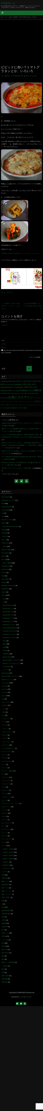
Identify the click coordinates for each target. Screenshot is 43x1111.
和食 (3, 900)
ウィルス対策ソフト (8, 747)
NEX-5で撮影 (7, 562)
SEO (3, 575)
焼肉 (3, 955)
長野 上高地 (5, 975)
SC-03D (4, 572)
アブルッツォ (6, 718)
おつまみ (4, 691)
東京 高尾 (5, 948)
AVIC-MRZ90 (6, 496)
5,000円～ (6, 861)
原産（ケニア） (7, 893)
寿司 (3, 916)
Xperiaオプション (7, 679)
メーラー (5, 669)
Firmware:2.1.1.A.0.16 (10, 633)
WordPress (5, 588)
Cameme (7, 76)
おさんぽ (4, 688)
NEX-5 (4, 558)
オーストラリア (7, 750)
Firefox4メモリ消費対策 (30, 389)
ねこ (3, 714)
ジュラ (4, 763)
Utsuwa (4, 581)
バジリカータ (6, 783)
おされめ (4, 685)
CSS (3, 512)
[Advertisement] (21, 41)
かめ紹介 (4, 419)
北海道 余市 (5, 884)
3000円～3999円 (8, 858)
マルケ (4, 815)
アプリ (4, 721)
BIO (3, 503)
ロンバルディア (7, 838)
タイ (4, 708)
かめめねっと (8, 3)
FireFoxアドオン (7, 519)
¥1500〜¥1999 (4, 397)
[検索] (29, 367)
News (4, 643)
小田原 (4, 919)
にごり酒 (5, 939)
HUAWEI (4, 532)
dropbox (17, 389)
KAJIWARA (3, 392)
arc (1, 380)
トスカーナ (5, 776)
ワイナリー (38, 404)
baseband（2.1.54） (8, 499)
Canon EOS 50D (7, 506)
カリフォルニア (8, 731)
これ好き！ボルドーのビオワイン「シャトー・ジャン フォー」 (10, 305)
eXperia (5, 965)
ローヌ (4, 841)
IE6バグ (4, 539)
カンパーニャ (7, 741)
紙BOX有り (15, 407)
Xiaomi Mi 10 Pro (19, 392)
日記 (3, 942)
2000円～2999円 (8, 855)
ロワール (4, 835)
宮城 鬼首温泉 (6, 909)
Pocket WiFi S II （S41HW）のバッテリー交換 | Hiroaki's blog (21, 436)
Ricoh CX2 (5, 568)
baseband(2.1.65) (8, 614)
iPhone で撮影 (6, 549)
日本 (3, 929)
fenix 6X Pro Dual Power (11, 525)
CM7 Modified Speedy (10, 627)
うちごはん (33, 76)
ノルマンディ (6, 780)
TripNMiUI (6, 653)
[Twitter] (21, 480)
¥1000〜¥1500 (27, 392)
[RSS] (26, 480)
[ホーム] (1, 17)
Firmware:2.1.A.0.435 (9, 637)
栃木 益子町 (5, 952)
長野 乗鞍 (5, 978)
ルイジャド (32, 404)
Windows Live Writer (8, 585)
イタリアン (5, 744)
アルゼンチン (7, 867)
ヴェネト (4, 871)
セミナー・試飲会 (7, 770)
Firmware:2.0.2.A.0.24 (10, 630)
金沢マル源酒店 (23, 407)
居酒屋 (4, 922)
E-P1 (5, 17)
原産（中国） (6, 896)
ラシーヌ (26, 404)
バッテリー (7, 404)
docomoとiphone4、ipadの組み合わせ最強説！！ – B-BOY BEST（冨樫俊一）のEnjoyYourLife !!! (22, 444)
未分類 (4, 945)
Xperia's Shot (7, 656)
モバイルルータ (7, 822)
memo (5, 545)
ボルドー (4, 812)
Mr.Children (5, 552)
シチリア (4, 757)
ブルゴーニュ (6, 806)
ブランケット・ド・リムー (10, 802)
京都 (3, 874)
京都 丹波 (5, 877)
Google (4, 529)
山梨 (11, 407)
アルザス (4, 734)
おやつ (4, 695)
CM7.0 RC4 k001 (9, 383)
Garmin (4, 522)
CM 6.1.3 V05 (21, 380)
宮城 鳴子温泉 (6, 913)
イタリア (4, 737)
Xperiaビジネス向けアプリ (11, 662)
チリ (3, 773)
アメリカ (4, 724)
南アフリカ (5, 887)
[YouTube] (16, 480)
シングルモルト (7, 760)
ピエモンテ (5, 789)
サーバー (4, 754)
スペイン (4, 767)
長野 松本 (5, 981)
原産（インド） (7, 890)
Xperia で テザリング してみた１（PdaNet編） (17, 442)
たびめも (4, 704)
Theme (5, 649)
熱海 (3, 958)
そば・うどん (6, 701)
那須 (3, 968)
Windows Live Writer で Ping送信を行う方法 (16, 461)
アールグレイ (36, 397)
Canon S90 (5, 509)
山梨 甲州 (5, 926)
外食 (3, 906)
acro (4, 598)
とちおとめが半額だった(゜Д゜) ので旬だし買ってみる (32, 304)
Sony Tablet (5, 578)
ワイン (4, 845)
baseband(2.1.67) (8, 617)
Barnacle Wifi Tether (9, 380)
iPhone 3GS (5, 542)
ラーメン (4, 832)
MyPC (3, 555)
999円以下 (6, 864)
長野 (3, 971)
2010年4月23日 (18, 76)
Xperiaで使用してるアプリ (11, 659)
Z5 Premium (7, 666)
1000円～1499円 (8, 848)
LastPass (8, 392)
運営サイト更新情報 (8, 961)
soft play (15, 430)
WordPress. (28, 996)
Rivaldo (9, 458)
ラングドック (6, 828)
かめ (3, 698)
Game (4, 640)
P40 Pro (5, 535)
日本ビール (5, 932)
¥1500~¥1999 (35, 392)
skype (12, 392)
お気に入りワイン (20, 396)
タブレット (31, 400)
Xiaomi (4, 591)
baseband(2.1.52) (8, 607)
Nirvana (21, 996)
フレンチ (4, 799)
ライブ (4, 825)
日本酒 (4, 935)
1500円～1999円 (8, 851)
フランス (4, 793)
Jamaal (9, 425)
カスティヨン (7, 796)
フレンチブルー (20, 404)
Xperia (4, 594)
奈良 (4, 711)
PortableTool (6, 565)
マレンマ (4, 819)
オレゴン (5, 728)
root (4, 646)
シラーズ (11, 400)
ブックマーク (8, 292)
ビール (13, 404)
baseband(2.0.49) (8, 604)
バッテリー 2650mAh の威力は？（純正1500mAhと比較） (21, 434)
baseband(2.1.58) (8, 611)
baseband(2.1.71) (8, 620)
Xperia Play (5, 672)
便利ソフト (5, 880)
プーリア (4, 809)
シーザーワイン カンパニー (21, 400)
